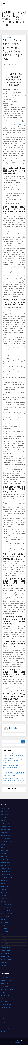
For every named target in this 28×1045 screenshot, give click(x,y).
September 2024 (6, 877)
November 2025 (6, 835)
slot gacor (4, 998)
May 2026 (4, 817)
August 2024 (5, 880)
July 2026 (4, 811)
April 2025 (4, 856)
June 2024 (4, 886)
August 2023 (5, 917)
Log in (3, 1023)
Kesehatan (4, 986)
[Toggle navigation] (4, 4)
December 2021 (6, 953)
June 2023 (4, 923)
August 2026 (5, 808)
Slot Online (4, 1001)
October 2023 (5, 911)
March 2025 (5, 859)
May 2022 (4, 938)
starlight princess (6, 1004)
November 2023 (6, 908)
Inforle (15, 64)
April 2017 (4, 965)
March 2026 (5, 823)
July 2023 (4, 920)
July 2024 (4, 883)
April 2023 (4, 929)
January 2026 (5, 829)
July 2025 (4, 847)
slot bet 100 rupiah (14, 125)
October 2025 (5, 838)
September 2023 (6, 914)
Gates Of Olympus (7, 980)
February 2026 (5, 826)
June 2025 (4, 850)
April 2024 (4, 892)
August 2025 (5, 844)
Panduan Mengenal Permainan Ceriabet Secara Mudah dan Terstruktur (13, 767)
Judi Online (4, 983)
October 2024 (5, 874)
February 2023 (5, 935)
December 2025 (6, 832)
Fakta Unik (4, 977)
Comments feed (6, 1029)
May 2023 (4, 926)
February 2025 (5, 862)
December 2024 (6, 868)
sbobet (3, 992)
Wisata (3, 1010)
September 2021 (6, 959)
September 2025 (6, 841)
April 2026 (4, 820)
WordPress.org (5, 1032)
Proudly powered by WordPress (11, 1041)
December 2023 (6, 905)
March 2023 (5, 932)
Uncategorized (7, 37)
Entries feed (5, 1026)
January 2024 (5, 902)
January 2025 (5, 865)
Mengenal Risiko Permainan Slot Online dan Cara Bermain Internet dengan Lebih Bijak (13, 773)
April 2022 (4, 941)
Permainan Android (7, 989)
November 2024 (6, 871)
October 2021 (5, 956)
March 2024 (5, 896)
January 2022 (5, 950)
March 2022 (5, 944)
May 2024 (4, 889)
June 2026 (4, 814)
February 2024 (5, 899)
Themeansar (16, 1042)
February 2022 (5, 947)
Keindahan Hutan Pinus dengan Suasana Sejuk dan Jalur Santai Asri (13, 760)
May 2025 (4, 853)
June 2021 (4, 962)
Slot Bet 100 (5, 995)
